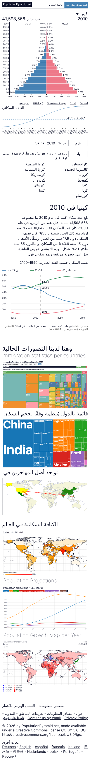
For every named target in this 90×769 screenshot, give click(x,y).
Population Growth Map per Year (42, 635)
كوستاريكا (38, 174)
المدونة (10, 713)
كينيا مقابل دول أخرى (76, 4)
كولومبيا (39, 180)
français (58, 747)
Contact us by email (44, 718)
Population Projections (30, 580)
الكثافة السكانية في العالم (30, 524)
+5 (37, 143)
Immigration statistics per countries (44, 355)
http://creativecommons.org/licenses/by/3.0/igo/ (42, 734)
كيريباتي (39, 185)
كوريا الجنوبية (35, 164)
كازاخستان (80, 164)
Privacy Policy (76, 718)
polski (54, 751)
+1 (43, 143)
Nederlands (36, 751)
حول (79, 713)
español (41, 747)
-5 (64, 143)
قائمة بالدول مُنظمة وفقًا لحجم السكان (45, 413)
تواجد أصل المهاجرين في (30, 472)
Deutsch (9, 747)
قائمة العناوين (55, 4)
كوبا (85, 190)
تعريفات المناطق (31, 713)
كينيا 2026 (38, 103)
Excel (73, 103)
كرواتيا (83, 174)
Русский (9, 756)
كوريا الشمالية (34, 169)
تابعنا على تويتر (13, 718)
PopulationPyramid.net (17, 4)
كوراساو (82, 195)
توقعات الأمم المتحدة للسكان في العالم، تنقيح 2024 (43, 326)
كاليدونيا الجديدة (76, 169)
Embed (84, 103)
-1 (59, 143)
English (25, 747)
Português (71, 751)
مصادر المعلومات (51, 705)
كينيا (42, 190)
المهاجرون (24, 103)
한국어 (18, 751)
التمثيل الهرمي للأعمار (18, 705)
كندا (85, 185)
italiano (74, 747)
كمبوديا (83, 180)
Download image (56, 103)
